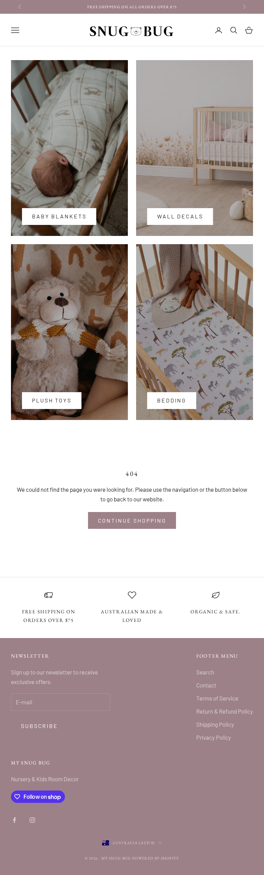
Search (205, 672)
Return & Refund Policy (224, 711)
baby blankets (59, 216)
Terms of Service (217, 698)
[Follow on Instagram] (32, 820)
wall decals (180, 216)
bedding (171, 400)
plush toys (52, 400)
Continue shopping (132, 520)
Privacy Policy (213, 737)
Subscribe (39, 726)
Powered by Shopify (155, 858)
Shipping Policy (215, 724)
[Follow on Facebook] (14, 820)
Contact (206, 685)
